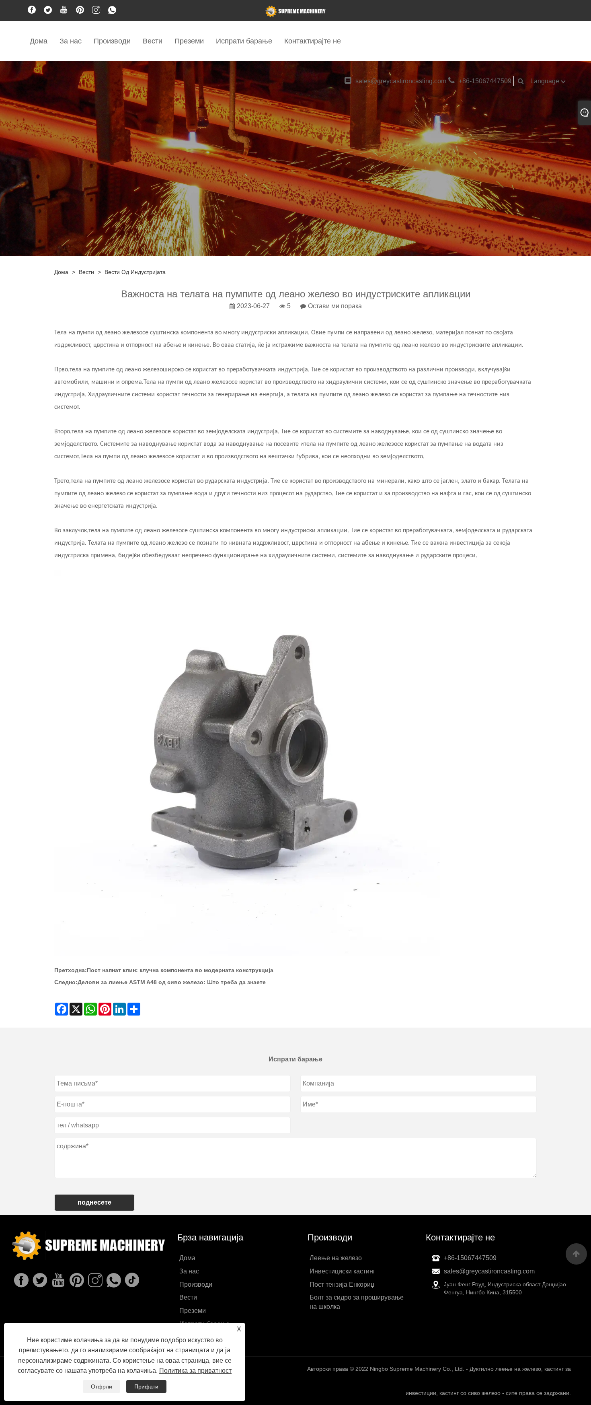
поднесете (94, 1202)
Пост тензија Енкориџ (342, 1284)
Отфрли (101, 1386)
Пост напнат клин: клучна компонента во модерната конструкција (180, 970)
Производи (112, 41)
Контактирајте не (312, 41)
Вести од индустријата (135, 272)
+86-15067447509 (485, 81)
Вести (152, 41)
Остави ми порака (335, 306)
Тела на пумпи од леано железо (98, 333)
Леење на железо (336, 1258)
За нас (71, 41)
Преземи (189, 41)
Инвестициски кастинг (343, 1271)
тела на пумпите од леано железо (116, 370)
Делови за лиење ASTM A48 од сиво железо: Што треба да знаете (172, 982)
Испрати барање (244, 41)
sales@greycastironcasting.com (400, 81)
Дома (38, 41)
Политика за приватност (195, 1370)
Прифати (146, 1386)
